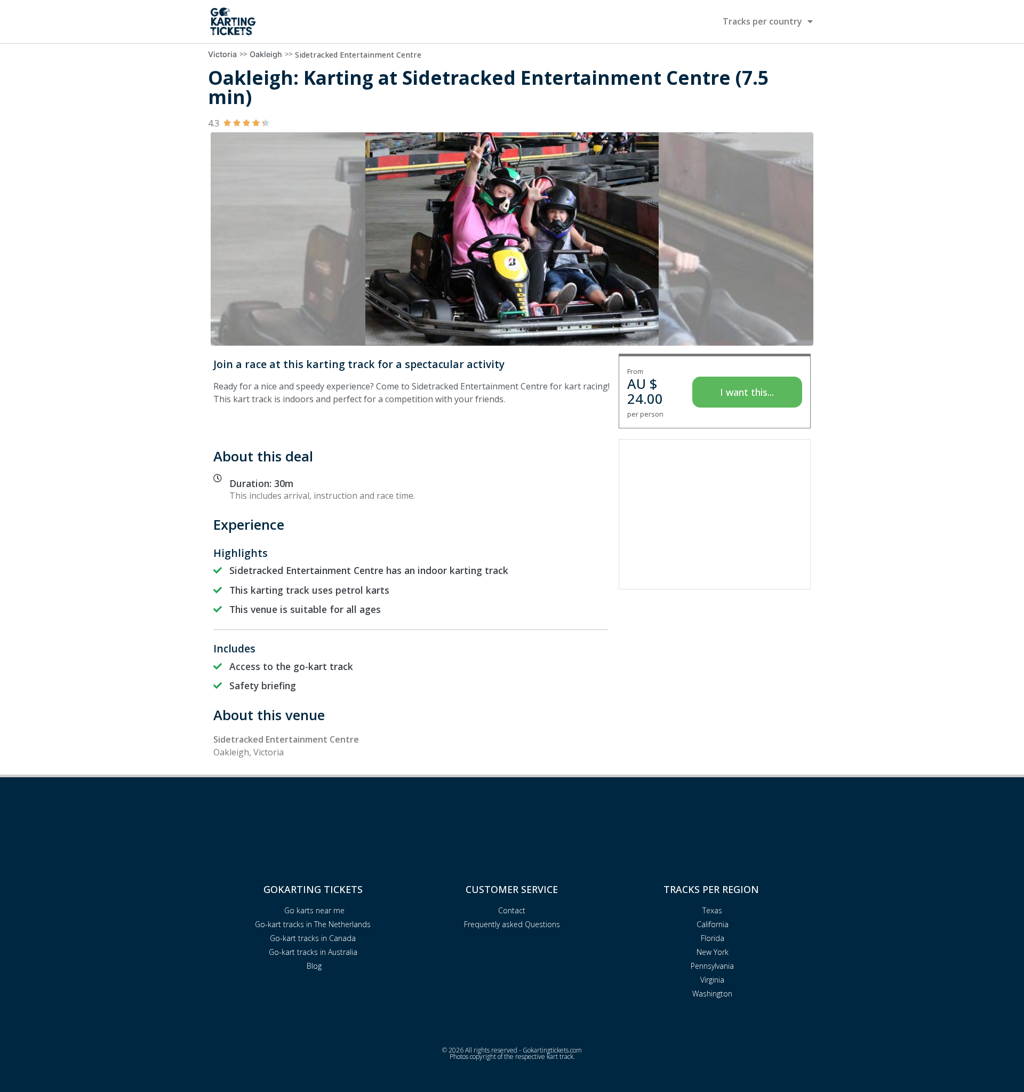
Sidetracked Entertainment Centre (358, 55)
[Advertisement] (714, 514)
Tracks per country (762, 21)
